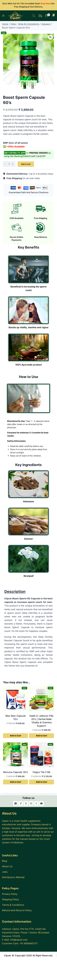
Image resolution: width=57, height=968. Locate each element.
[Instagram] (15, 803)
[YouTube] (31, 803)
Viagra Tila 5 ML (41, 772)
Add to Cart (25, 164)
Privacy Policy (9, 894)
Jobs (4, 871)
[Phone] (36, 803)
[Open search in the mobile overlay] (33, 15)
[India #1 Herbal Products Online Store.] (15, 15)
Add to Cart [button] (15, 735)
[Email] (41, 803)
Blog (4, 861)
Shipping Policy (10, 899)
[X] (26, 803)
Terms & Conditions (13, 904)
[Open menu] (3, 15)
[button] (50, 37)
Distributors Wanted (13, 877)
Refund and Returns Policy (17, 910)
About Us (7, 866)
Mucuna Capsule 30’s (15, 772)
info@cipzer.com (19, 939)
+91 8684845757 (28, 943)
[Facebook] (20, 803)
